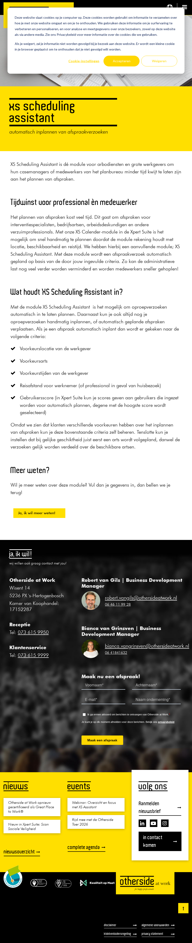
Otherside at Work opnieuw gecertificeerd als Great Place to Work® (31, 807)
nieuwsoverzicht (19, 852)
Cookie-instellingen (83, 61)
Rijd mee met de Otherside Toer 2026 (92, 821)
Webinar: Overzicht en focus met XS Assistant (94, 804)
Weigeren (159, 61)
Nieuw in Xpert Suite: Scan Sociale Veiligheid (28, 826)
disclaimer (110, 925)
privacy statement (152, 934)
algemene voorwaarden (155, 925)
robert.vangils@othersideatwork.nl (141, 598)
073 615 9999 (33, 655)
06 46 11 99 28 (118, 604)
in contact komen (152, 841)
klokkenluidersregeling (117, 934)
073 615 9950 (33, 632)
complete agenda (84, 847)
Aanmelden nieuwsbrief (150, 807)
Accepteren (121, 61)
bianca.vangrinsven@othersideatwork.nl (147, 646)
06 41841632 (116, 652)
